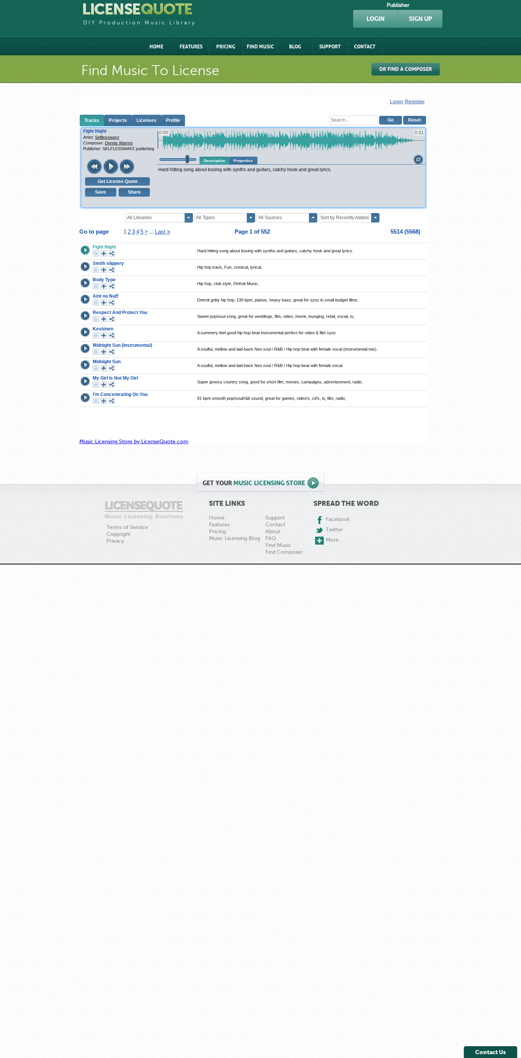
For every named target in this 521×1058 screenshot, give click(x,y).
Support (330, 47)
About (272, 531)
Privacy (115, 541)
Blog (295, 47)
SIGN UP (420, 19)
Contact (364, 47)
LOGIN (375, 19)
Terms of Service (127, 527)
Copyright (118, 534)
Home (156, 47)
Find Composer (284, 552)
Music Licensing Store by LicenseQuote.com (133, 441)
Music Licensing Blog (234, 538)
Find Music (260, 47)
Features (191, 47)
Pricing (225, 47)
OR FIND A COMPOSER (405, 69)
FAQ (270, 538)
